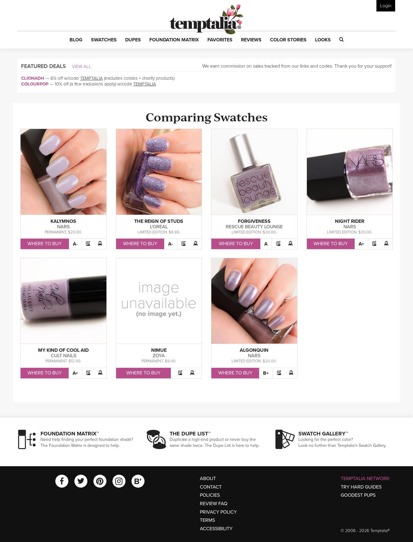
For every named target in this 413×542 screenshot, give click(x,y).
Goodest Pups (358, 495)
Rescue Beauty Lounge (254, 227)
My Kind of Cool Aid (63, 350)
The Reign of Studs (158, 221)
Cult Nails (63, 356)
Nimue (159, 350)
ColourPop (34, 84)
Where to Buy (45, 244)
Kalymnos (63, 221)
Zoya (159, 356)
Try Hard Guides (361, 487)
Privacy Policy (218, 512)
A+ (361, 244)
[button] (76, 40)
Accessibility (216, 529)
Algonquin (254, 350)
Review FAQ (213, 504)
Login (386, 6)
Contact (211, 487)
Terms (207, 520)
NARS (63, 227)
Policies (210, 495)
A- (75, 244)
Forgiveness (254, 221)
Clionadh (32, 78)
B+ (266, 373)
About (208, 479)
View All (81, 66)
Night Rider (349, 221)
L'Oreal (159, 227)
